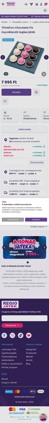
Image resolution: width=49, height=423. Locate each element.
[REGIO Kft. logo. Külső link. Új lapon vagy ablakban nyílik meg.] (4, 202)
